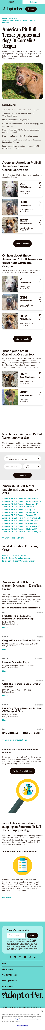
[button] (40, 183)
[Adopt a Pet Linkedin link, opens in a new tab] (34, 957)
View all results (22, 244)
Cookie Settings (22, 1026)
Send (32, 935)
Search (22, 475)
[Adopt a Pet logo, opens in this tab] (22, 998)
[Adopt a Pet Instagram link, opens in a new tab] (30, 957)
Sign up (31, 9)
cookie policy (13, 1019)
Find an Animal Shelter (22, 771)
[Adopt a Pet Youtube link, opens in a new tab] (25, 957)
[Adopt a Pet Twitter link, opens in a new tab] (15, 957)
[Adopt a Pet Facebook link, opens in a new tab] (11, 957)
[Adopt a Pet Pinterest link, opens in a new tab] (20, 957)
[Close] (42, 1011)
